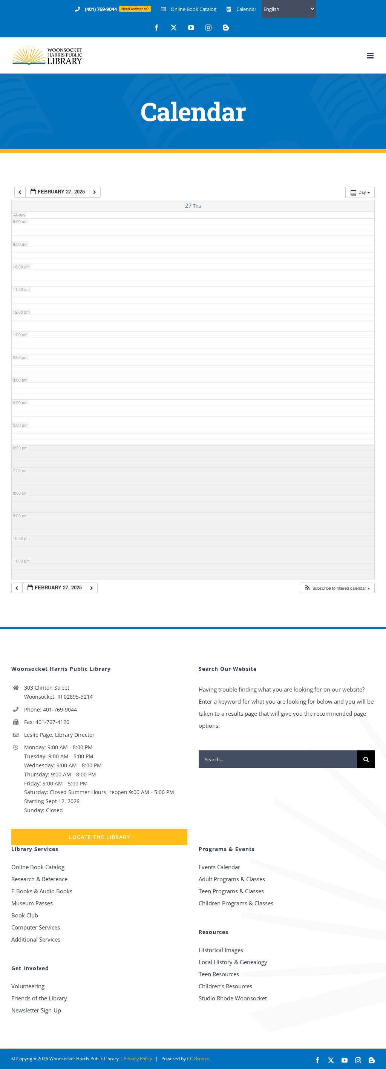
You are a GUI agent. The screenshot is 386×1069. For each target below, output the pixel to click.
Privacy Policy (138, 1058)
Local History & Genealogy (233, 962)
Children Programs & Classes (236, 903)
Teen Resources (219, 974)
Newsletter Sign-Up (36, 1010)
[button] (337, 588)
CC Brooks (198, 1058)
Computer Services (35, 927)
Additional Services (35, 939)
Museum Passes (32, 903)
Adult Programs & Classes (232, 879)
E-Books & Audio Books (41, 891)
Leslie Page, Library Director (59, 734)
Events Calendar (219, 867)
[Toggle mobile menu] (371, 56)
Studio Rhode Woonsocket (233, 998)
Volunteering (27, 986)
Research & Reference (39, 879)
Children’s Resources (225, 986)
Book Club (24, 915)
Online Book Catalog (37, 867)
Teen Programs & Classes (231, 891)
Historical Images (221, 950)
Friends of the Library (39, 998)
